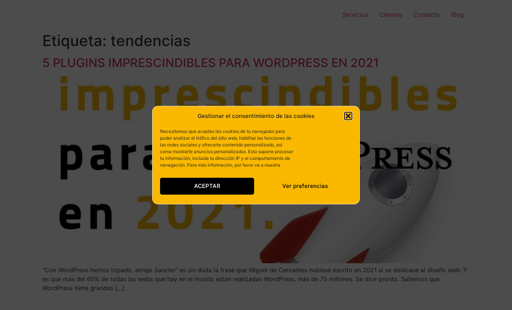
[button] (348, 116)
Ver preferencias (305, 185)
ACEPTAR (207, 185)
